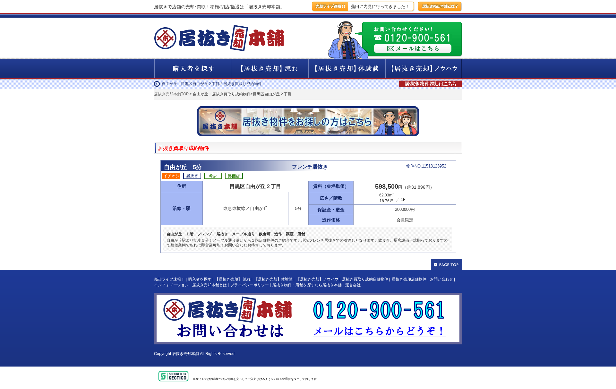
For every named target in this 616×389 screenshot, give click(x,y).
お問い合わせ (441, 279)
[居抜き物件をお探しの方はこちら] (308, 108)
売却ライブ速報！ (169, 279)
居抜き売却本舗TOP (171, 94)
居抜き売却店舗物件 (409, 279)
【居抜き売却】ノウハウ (317, 279)
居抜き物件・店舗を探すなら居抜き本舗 (307, 285)
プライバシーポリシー (249, 285)
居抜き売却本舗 (185, 353)
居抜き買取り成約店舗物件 (365, 279)
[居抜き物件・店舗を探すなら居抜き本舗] (431, 81)
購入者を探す (199, 279)
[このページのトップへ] (446, 264)
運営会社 (353, 285)
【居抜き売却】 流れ (233, 279)
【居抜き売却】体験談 (273, 279)
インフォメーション (171, 285)
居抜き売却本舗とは (209, 285)
